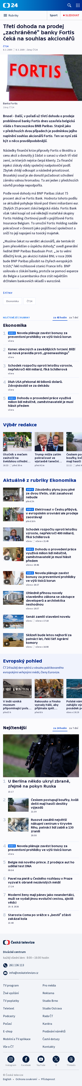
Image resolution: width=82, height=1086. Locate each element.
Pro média (49, 985)
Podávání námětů (54, 1031)
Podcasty (9, 1016)
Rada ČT (48, 1016)
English (7, 1079)
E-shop (7, 1031)
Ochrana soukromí (26, 1079)
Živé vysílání (11, 993)
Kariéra (47, 1024)
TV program (11, 985)
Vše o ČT (8, 1046)
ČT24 (5, 46)
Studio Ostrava (52, 1008)
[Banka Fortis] (41, 78)
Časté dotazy (51, 1039)
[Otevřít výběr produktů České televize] (78, 5)
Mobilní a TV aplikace (17, 1039)
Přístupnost (48, 1079)
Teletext (8, 1008)
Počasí (7, 1024)
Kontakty (49, 1046)
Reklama (48, 993)
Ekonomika (12, 301)
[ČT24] (10, 5)
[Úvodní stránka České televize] (19, 942)
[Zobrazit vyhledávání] (69, 5)
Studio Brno (50, 1001)
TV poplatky (11, 1001)
